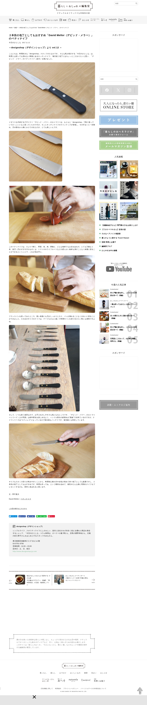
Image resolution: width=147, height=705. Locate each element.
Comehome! (114, 289)
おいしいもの (52, 20)
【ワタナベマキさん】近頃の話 (114, 229)
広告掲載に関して (47, 688)
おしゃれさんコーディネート (119, 301)
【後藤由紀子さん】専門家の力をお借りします (120, 225)
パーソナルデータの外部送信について (93, 688)
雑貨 (65, 20)
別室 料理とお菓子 (109, 242)
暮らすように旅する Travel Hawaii (115, 238)
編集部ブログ (107, 246)
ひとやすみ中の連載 (109, 250)
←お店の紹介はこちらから (18, 508)
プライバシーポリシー (70, 688)
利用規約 (58, 688)
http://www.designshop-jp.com (25, 551)
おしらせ (85, 20)
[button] (34, 697)
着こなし (16, 20)
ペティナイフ (26, 499)
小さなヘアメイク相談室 (111, 234)
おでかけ (38, 20)
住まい (74, 20)
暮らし (27, 20)
